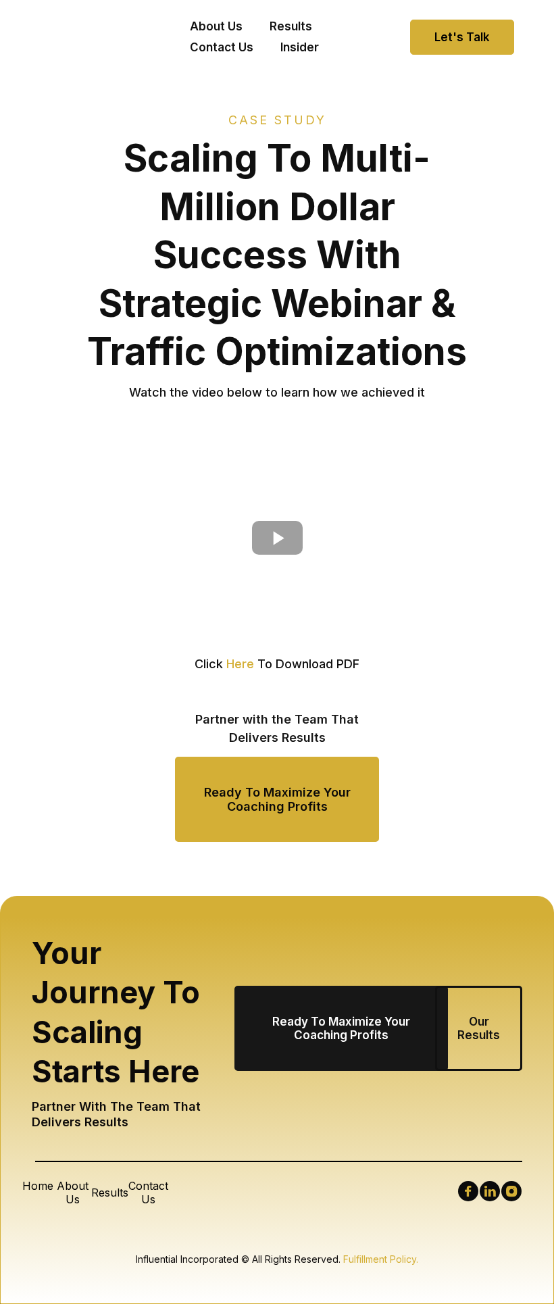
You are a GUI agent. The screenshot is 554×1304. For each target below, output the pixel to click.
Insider (299, 47)
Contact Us (221, 47)
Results (291, 26)
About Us (216, 26)
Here (240, 664)
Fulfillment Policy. (380, 1259)
